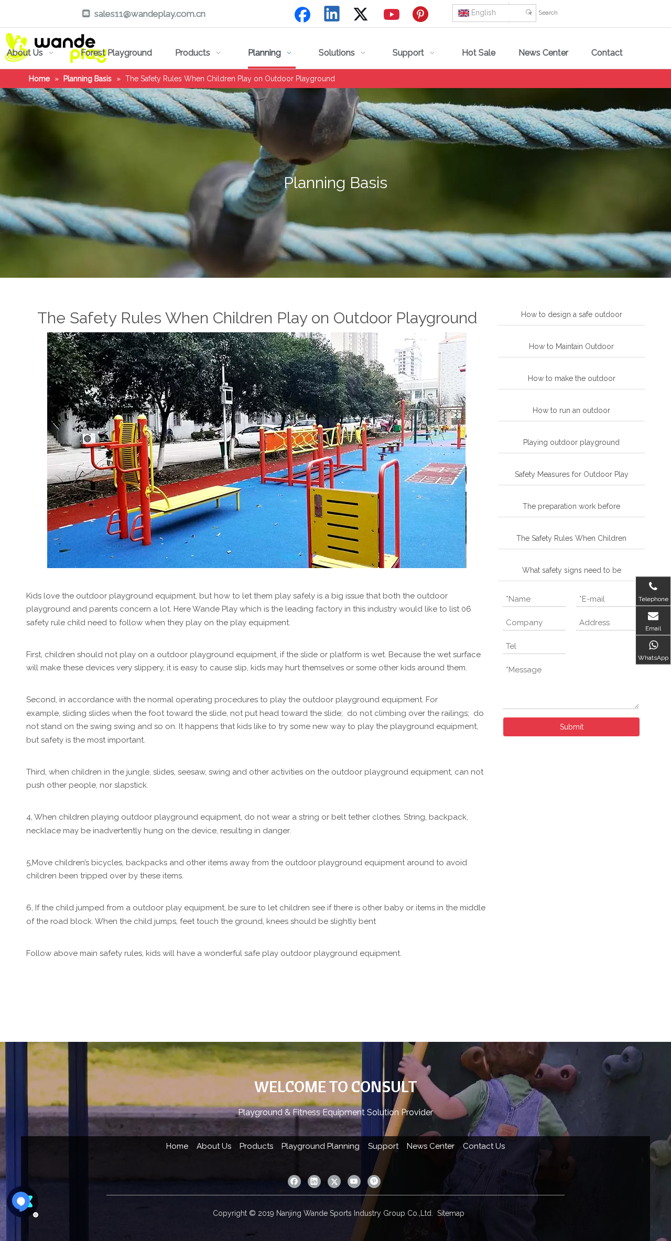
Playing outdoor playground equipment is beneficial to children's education (571, 445)
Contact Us (484, 1146)
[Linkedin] (332, 14)
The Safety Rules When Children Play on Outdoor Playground (571, 541)
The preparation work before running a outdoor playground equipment (571, 509)
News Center (430, 1146)
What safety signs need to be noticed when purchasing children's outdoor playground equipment (571, 573)
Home (177, 1146)
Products (256, 1146)
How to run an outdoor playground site (571, 413)
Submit (571, 727)
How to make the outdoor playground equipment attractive (571, 381)
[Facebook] (302, 14)
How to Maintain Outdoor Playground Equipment (571, 349)
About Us (214, 1146)
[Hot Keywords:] (529, 12)
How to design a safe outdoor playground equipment (571, 317)
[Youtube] (392, 14)
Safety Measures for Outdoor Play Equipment (572, 477)
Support (383, 1146)
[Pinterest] (422, 14)
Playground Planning (321, 1146)
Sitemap (450, 1213)
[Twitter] (362, 14)
